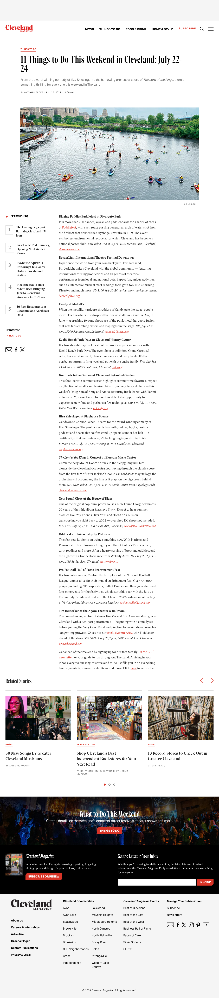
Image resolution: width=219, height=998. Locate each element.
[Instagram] (191, 925)
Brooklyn (68, 935)
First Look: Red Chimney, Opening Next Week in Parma (33, 249)
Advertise (17, 934)
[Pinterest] (198, 925)
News (89, 29)
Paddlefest (69, 227)
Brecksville (69, 928)
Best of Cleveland (134, 908)
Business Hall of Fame (137, 928)
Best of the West (133, 922)
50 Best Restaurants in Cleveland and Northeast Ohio (33, 311)
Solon (95, 949)
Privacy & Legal (21, 955)
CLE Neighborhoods (76, 949)
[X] (184, 925)
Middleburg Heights (104, 922)
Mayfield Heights (102, 915)
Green (66, 956)
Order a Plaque (20, 941)
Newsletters (174, 915)
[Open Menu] (211, 29)
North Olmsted (101, 928)
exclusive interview (120, 633)
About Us (17, 920)
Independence (72, 963)
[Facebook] (178, 925)
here (134, 668)
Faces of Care (132, 935)
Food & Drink (136, 29)
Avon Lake (69, 915)
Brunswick (69, 942)
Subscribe (187, 28)
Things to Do (109, 29)
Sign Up (205, 882)
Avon (66, 908)
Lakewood (98, 908)
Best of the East (133, 915)
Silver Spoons (132, 942)
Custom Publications (24, 948)
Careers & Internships (25, 927)
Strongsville (99, 956)
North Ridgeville (102, 935)
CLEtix (127, 949)
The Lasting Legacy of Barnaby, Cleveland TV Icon (31, 231)
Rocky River (99, 942)
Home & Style (162, 29)
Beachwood (70, 922)
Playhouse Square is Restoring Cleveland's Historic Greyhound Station (31, 269)
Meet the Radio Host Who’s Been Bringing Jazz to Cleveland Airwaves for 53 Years (31, 291)
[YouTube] (206, 925)
